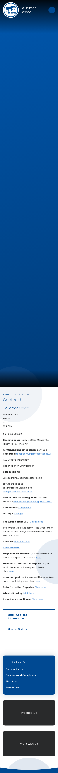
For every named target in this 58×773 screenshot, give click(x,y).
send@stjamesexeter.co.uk (18, 491)
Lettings (18, 513)
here (38, 557)
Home (6, 394)
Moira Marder (37, 521)
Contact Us (22, 394)
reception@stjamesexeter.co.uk (33, 453)
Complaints (24, 507)
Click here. (40, 587)
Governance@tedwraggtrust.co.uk (32, 501)
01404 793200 (22, 541)
